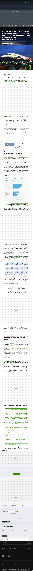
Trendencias (3, 555)
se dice (9, 79)
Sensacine (15, 547)
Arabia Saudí (27, 25)
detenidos (21, 132)
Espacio (24, 528)
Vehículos (12, 450)
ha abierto (12, 343)
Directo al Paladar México (22, 563)
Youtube (29, 3)
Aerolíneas (23, 450)
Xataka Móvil (3, 548)
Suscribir (15, 511)
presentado (19, 328)
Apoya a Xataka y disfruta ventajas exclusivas (16, 521)
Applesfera (3, 549)
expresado (15, 276)
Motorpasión (27, 547)
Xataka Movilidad (25, 530)
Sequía (9, 25)
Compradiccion (4, 557)
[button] (9, 74)
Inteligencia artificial (25, 532)
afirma (16, 207)
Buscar (30, 539)
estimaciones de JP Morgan (13, 116)
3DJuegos (9, 547)
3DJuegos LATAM (10, 563)
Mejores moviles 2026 (11, 505)
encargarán (23, 353)
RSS (15, 518)
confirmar (6, 245)
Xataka (3, 547)
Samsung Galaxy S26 (21, 25)
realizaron (21, 168)
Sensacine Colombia (15, 564)
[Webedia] (31, 0)
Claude (26, 505)
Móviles (3, 530)
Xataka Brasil (3, 564)
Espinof (15, 548)
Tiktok (25, 3)
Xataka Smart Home (4, 550)
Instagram (28, 3)
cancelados (9, 133)
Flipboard (11, 43)
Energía (13, 530)
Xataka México (4, 563)
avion (16, 450)
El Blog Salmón (10, 555)
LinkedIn (19, 518)
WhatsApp (23, 3)
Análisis (13, 528)
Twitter (31, 3)
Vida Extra (9, 548)
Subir (29, 543)
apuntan (11, 361)
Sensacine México (16, 563)
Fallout (12, 25)
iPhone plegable (17, 505)
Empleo (13, 533)
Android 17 (22, 505)
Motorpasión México (27, 563)
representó (6, 129)
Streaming (3, 528)
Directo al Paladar (22, 547)
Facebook (8, 43)
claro (15, 249)
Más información (5, 570)
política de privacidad (13, 513)
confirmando (12, 159)
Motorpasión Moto (28, 548)
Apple (3, 532)
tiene (16, 130)
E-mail (12, 43)
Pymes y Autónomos (9, 557)
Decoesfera (3, 556)
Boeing (19, 450)
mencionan (6, 252)
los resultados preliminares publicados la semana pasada (17, 157)
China (6, 25)
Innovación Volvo (18, 11)
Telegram (26, 3)
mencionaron (16, 257)
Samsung (13, 532)
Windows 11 (24, 533)
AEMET (4, 25)
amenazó (17, 291)
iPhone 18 (16, 25)
